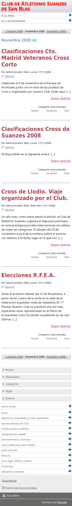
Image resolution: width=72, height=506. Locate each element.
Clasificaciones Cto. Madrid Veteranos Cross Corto (35, 58)
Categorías (12, 384)
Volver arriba (8, 406)
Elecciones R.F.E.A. (28, 275)
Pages (9, 391)
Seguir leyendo (61, 98)
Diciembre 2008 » (57, 31)
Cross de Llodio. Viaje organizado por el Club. (34, 195)
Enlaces (10, 398)
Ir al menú (7, 15)
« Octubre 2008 (14, 31)
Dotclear (62, 502)
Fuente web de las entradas (21, 487)
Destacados (12, 377)
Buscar (10, 369)
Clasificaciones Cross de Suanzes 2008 (35, 132)
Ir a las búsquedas (13, 21)
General (9, 76)
